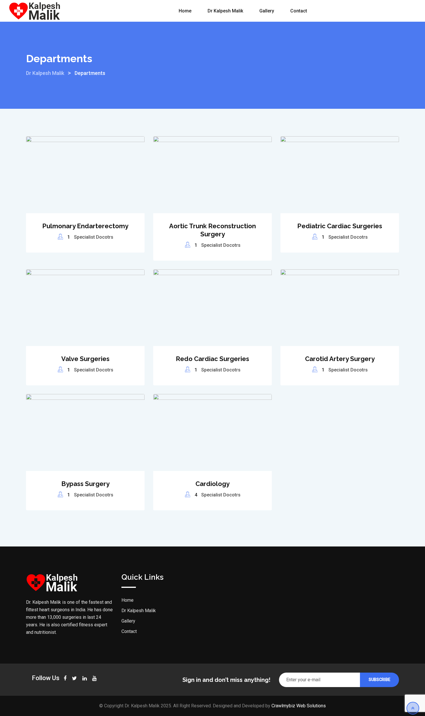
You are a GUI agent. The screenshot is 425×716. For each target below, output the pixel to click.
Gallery (266, 11)
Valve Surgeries (85, 358)
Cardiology (212, 483)
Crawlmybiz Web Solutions (298, 705)
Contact (298, 11)
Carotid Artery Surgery (340, 358)
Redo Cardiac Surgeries (212, 358)
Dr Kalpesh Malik (225, 11)
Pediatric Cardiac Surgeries (339, 226)
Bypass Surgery (85, 483)
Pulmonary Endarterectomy (85, 226)
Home (185, 11)
